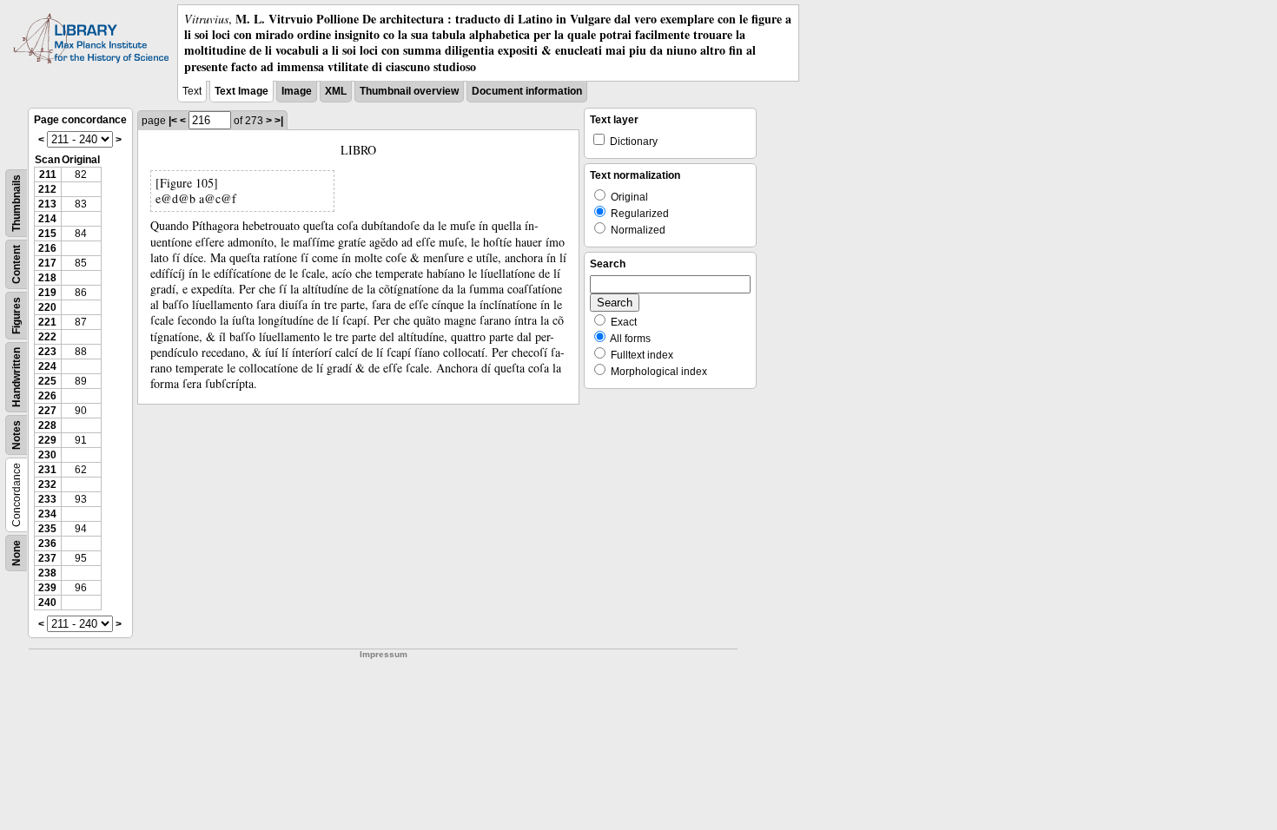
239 (47, 588)
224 (47, 366)
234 (47, 514)
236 (47, 543)
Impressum (383, 654)
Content (16, 264)
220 (47, 307)
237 (47, 558)
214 (47, 219)
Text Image (241, 91)
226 (47, 396)
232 (47, 484)
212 (47, 189)
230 (47, 455)
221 (47, 322)
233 (47, 499)
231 (47, 470)
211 (47, 174)
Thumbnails (16, 203)
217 (47, 263)
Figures (16, 315)
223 (47, 352)
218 (47, 278)
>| (279, 121)
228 (47, 425)
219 (47, 293)
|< (173, 121)
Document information (527, 91)
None (16, 553)
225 (47, 381)
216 (47, 248)
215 (47, 233)
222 (47, 337)
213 (47, 204)
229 (47, 440)
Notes (16, 435)
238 (47, 573)
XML (336, 91)
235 (47, 529)
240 (47, 602)
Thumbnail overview (409, 91)
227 (47, 411)
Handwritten (16, 377)
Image (296, 91)
